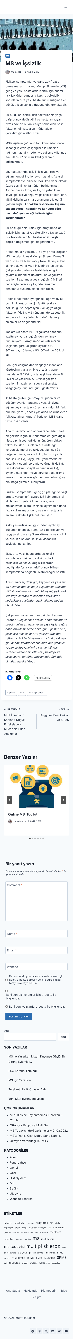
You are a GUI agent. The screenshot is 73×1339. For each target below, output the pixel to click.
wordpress (44, 1263)
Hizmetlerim (49, 1290)
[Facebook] (33, 1331)
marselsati (9, 1239)
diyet (17, 1227)
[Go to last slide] (9, 800)
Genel (14, 1167)
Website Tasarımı (21, 1199)
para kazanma (36, 1252)
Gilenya (16, 1232)
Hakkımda (31, 1290)
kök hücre (44, 1232)
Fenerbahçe (18, 1162)
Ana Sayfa (13, 1290)
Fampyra (42, 1228)
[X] (46, 1331)
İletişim (36, 1297)
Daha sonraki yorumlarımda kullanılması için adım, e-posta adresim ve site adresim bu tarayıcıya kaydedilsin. (36, 980)
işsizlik (11, 692)
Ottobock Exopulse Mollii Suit (29, 1125)
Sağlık (14, 1188)
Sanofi (39, 1258)
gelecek (7, 1232)
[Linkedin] (53, 1331)
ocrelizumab (10, 1252)
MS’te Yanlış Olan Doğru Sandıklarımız (35, 1135)
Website (12, 967)
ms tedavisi (14, 1246)
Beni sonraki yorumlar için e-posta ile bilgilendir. (31, 996)
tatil (5, 1263)
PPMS (60, 1252)
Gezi (13, 1173)
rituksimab (18, 1257)
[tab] (30, 838)
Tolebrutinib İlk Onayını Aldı (27, 1089)
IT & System (18, 1178)
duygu (24, 1228)
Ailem (13, 1157)
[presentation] (36, 786)
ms (22, 692)
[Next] (63, 800)
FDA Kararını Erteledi (22, 1071)
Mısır (64, 1247)
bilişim (57, 1223)
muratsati (16, 71)
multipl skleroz (37, 692)
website (34, 1263)
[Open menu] (66, 6)
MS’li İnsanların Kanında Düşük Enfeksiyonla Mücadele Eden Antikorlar (14, 721)
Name (12, 933)
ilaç (36, 1232)
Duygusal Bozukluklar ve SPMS (54, 715)
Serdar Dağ (49, 1258)
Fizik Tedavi (59, 1227)
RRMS (30, 1257)
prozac (7, 1258)
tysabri (25, 1263)
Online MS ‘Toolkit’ (23, 814)
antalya (31, 1223)
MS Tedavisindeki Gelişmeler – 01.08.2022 (39, 1130)
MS (8, 55)
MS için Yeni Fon (19, 1080)
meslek (28, 1239)
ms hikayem (47, 1239)
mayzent (19, 1239)
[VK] (59, 1331)
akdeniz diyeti (20, 1223)
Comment (15, 885)
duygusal (33, 1228)
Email (12, 950)
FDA (49, 1228)
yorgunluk (55, 1263)
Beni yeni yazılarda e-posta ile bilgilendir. (37, 1006)
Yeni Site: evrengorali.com (26, 1098)
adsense (8, 1223)
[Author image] (7, 72)
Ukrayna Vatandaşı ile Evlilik (29, 1141)
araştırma (42, 1222)
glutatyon (25, 1232)
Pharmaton (50, 1252)
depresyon (8, 1228)
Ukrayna (15, 1193)
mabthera (55, 1232)
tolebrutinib (14, 1263)
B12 (51, 1223)
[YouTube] (66, 1331)
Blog (64, 1290)
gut (32, 1232)
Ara (6, 1030)
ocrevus (23, 1252)
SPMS (62, 1257)
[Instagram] (39, 1331)
